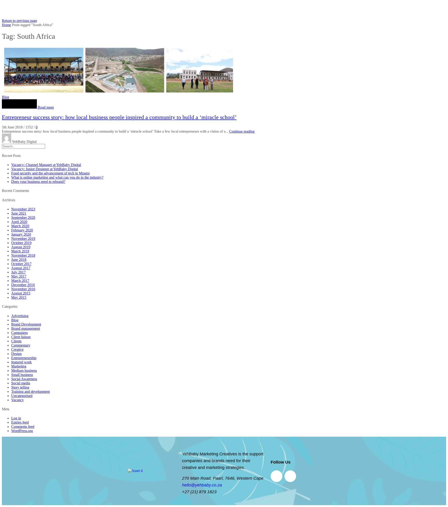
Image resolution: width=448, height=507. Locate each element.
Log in (16, 418)
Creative (17, 349)
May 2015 (18, 297)
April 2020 (19, 222)
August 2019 (20, 247)
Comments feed (22, 427)
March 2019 (20, 251)
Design (16, 354)
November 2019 (23, 239)
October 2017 (21, 264)
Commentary (20, 345)
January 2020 (21, 234)
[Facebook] (276, 476)
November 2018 (23, 255)
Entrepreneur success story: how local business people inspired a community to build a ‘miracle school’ (119, 117)
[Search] (47, 147)
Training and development (30, 392)
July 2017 (18, 272)
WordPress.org (22, 431)
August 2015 (20, 293)
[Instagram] (290, 476)
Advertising (19, 316)
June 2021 (18, 213)
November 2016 (23, 289)
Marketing (18, 366)
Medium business (24, 370)
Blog (5, 97)
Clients (16, 341)
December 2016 (23, 285)
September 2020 (23, 218)
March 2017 (20, 281)
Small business (22, 375)
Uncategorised (21, 396)
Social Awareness (24, 379)
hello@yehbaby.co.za (202, 485)
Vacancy (17, 400)
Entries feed (20, 422)
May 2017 (18, 276)
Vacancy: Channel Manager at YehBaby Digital (46, 165)
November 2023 (23, 209)
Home (6, 25)
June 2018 (18, 260)
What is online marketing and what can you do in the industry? (57, 177)
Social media (20, 383)
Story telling (20, 387)
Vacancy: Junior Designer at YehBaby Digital (44, 169)
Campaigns (19, 333)
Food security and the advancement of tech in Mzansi (50, 173)
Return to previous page (19, 21)
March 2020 (20, 226)
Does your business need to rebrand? (38, 182)
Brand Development (26, 324)
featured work (21, 362)
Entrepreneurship (23, 358)
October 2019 (21, 243)
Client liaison (21, 337)
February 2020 (22, 230)
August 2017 (20, 268)
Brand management (25, 328)
